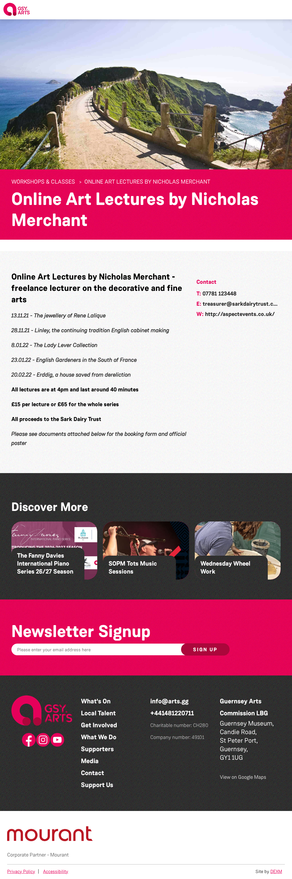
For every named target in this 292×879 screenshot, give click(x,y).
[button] (283, 9)
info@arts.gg (169, 701)
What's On (96, 701)
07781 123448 (219, 293)
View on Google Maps (243, 777)
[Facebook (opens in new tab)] (28, 740)
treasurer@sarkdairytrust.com (242, 303)
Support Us (97, 785)
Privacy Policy (21, 871)
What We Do (98, 737)
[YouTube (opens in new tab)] (56, 740)
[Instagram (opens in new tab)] (42, 740)
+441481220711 (172, 713)
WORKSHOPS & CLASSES (43, 181)
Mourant (59, 854)
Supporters (97, 749)
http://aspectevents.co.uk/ (240, 314)
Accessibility (55, 871)
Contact (92, 773)
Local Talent (98, 713)
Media (90, 761)
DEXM (276, 871)
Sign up (205, 649)
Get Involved (99, 725)
